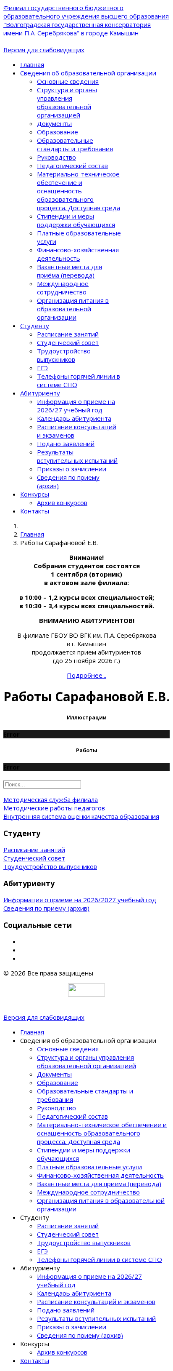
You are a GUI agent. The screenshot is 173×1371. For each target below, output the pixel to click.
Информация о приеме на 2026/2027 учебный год (79, 899)
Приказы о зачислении (71, 469)
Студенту (34, 325)
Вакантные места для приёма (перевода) (69, 270)
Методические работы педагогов (54, 808)
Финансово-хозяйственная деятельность (78, 254)
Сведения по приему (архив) (46, 908)
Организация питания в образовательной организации (73, 308)
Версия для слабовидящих (43, 49)
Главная (32, 64)
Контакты (34, 511)
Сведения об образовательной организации (88, 73)
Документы (54, 123)
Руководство (56, 157)
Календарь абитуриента (74, 418)
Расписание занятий (68, 334)
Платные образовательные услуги (89, 1167)
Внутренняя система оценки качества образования (81, 816)
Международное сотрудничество (63, 287)
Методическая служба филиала (50, 799)
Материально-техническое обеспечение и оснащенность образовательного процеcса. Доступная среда (78, 191)
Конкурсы (34, 494)
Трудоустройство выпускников (64, 355)
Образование (57, 132)
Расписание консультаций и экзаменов (96, 1301)
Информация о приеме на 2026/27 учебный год (76, 405)
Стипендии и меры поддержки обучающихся (76, 220)
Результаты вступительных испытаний (77, 456)
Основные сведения (68, 81)
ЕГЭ (42, 367)
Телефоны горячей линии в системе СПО (99, 1259)
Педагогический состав (72, 165)
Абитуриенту (40, 393)
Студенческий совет (68, 342)
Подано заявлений (65, 443)
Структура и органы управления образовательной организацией (67, 102)
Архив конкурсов (62, 502)
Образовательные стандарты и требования (75, 144)
